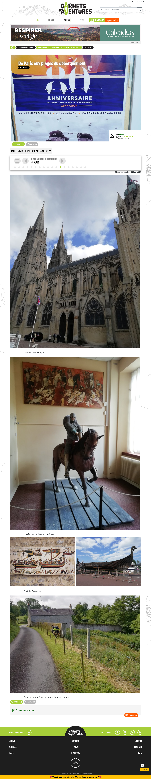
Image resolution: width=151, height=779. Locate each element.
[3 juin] (52, 167)
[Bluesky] (131, 734)
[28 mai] (31, 167)
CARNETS (75, 741)
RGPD (140, 753)
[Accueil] (37, 20)
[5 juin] (60, 167)
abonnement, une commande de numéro (57, 777)
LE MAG (51, 20)
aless (121, 134)
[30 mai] (40, 167)
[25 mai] (19, 167)
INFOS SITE (138, 747)
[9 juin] (77, 167)
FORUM (76, 747)
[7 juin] (68, 167)
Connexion (113, 20)
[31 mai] (44, 167)
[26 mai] (23, 167)
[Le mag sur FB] (116, 734)
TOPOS (67, 20)
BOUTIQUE (99, 20)
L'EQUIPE (138, 741)
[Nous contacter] (27, 734)
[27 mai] (27, 167)
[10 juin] (81, 167)
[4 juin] (56, 167)
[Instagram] (124, 734)
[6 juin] (62, 161)
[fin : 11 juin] (85, 167)
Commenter (132, 715)
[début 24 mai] (15, 167)
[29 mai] (35, 167)
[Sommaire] (17, 161)
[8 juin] (73, 167)
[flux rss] (138, 734)
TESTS (82, 20)
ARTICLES (13, 747)
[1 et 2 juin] (48, 167)
